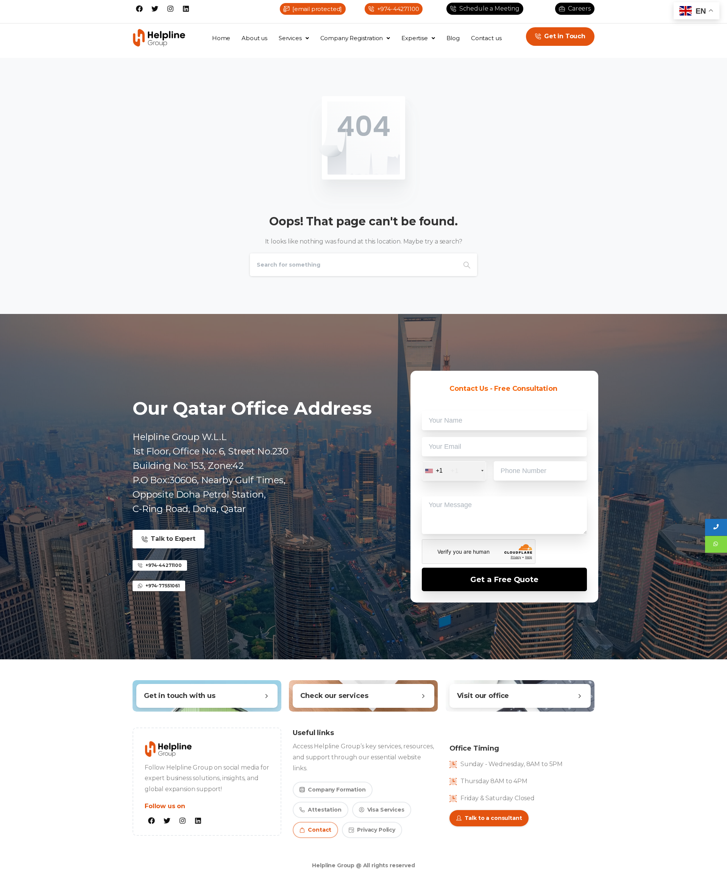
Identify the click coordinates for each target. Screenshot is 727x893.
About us (254, 38)
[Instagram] (170, 9)
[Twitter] (155, 9)
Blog (453, 38)
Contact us (486, 38)
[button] (294, 38)
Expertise (414, 38)
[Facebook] (139, 9)
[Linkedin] (186, 9)
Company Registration (351, 38)
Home (221, 38)
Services (290, 38)
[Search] (467, 264)
